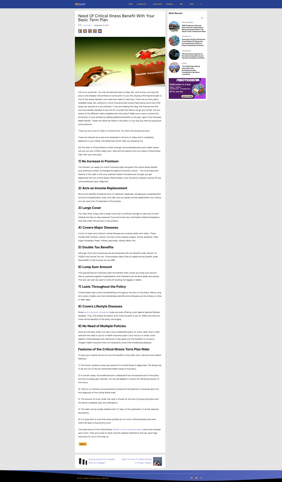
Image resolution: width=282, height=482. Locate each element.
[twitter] (90, 31)
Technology (141, 4)
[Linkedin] (192, 478)
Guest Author (87, 25)
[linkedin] (95, 31)
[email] (100, 31)
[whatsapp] (85, 31)
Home (131, 4)
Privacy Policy (95, 478)
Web (181, 4)
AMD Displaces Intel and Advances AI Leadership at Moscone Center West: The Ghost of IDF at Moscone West (194, 28)
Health (83, 444)
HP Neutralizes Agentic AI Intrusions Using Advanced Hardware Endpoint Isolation (193, 56)
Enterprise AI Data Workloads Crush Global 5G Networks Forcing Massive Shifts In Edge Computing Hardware (193, 42)
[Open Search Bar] (201, 4)
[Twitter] (196, 478)
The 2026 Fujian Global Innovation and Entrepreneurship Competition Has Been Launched (191, 70)
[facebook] (80, 31)
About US (105, 478)
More (191, 4)
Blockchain (157, 4)
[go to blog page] (202, 18)
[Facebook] (201, 478)
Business (169, 4)
